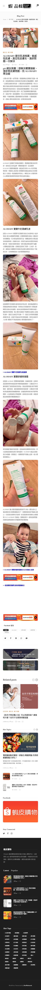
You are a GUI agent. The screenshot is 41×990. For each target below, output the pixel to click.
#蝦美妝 (6, 961)
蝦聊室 (27, 663)
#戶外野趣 (33, 939)
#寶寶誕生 (7, 632)
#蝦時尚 (22, 958)
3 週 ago (15, 905)
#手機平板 (7, 942)
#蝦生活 (29, 958)
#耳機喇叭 (7, 955)
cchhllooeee (5, 721)
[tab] (6, 870)
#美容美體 (24, 952)
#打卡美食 (15, 942)
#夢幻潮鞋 (33, 936)
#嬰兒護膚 (23, 630)
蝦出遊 (20, 652)
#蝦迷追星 (30, 961)
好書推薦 (21, 663)
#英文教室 (24, 955)
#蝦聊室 (22, 961)
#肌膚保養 (15, 955)
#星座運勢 (7, 945)
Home (4, 19)
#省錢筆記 (7, 952)
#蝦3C (32, 955)
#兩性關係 (17, 933)
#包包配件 (7, 936)
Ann (4, 64)
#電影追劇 (7, 968)
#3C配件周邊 (8, 933)
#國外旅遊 (24, 936)
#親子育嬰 (7, 965)
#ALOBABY (14, 630)
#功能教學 (25, 933)
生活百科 (5, 711)
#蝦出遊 (6, 958)
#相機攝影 (33, 949)
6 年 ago (11, 721)
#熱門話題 (33, 945)
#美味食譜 (15, 952)
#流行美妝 (24, 945)
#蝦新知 (14, 958)
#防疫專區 (33, 965)
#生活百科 (15, 949)
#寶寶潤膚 (32, 630)
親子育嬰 (11, 19)
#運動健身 (24, 965)
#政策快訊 (24, 942)
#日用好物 (33, 942)
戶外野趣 (14, 652)
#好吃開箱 (15, 939)
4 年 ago (8, 64)
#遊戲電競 (15, 965)
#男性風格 (24, 949)
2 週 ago (11, 767)
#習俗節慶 (33, 952)
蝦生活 (5, 52)
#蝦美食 (14, 961)
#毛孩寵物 (15, 945)
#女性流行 (7, 939)
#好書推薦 (24, 939)
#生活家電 (7, 949)
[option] (20, 703)
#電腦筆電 (15, 968)
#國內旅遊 (15, 936)
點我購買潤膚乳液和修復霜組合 (14, 585)
